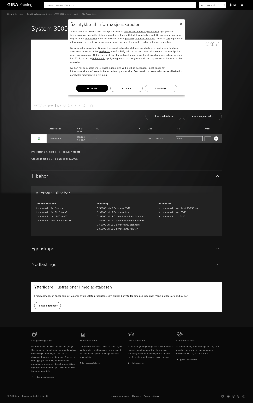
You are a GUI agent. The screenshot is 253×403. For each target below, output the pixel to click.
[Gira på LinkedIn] (233, 396)
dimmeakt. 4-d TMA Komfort (54, 212)
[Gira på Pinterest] (244, 396)
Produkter (19, 14)
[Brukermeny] (242, 5)
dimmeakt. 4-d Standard (51, 208)
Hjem (9, 14)
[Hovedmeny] (34, 5)
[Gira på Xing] (238, 396)
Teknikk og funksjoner (36, 14)
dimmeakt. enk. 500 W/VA (52, 216)
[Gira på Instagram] (223, 396)
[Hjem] (19, 5)
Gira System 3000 (89, 14)
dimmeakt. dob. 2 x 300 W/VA (55, 220)
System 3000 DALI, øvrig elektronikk (63, 14)
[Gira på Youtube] (228, 396)
